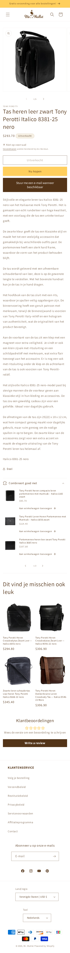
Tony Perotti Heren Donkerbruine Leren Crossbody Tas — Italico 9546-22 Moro (51, 695)
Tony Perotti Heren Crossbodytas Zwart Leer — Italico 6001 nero (17, 640)
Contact (13, 831)
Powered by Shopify (44, 946)
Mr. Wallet (29, 946)
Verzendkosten (9, 149)
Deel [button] (9, 469)
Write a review (35, 743)
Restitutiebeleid (18, 796)
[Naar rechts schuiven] (43, 99)
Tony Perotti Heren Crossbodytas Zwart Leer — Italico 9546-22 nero (50, 640)
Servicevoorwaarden (20, 813)
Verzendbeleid (17, 787)
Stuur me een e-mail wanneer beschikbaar (35, 185)
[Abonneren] (54, 856)
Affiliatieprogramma (20, 822)
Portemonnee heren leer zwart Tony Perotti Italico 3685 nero (42, 541)
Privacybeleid (16, 804)
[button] (8, 14)
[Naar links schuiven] (26, 99)
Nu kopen (35, 171)
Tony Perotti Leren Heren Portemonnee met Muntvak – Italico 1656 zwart (42, 518)
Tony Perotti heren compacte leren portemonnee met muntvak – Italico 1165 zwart (41, 493)
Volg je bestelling (19, 778)
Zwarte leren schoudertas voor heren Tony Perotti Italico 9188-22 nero (16, 693)
